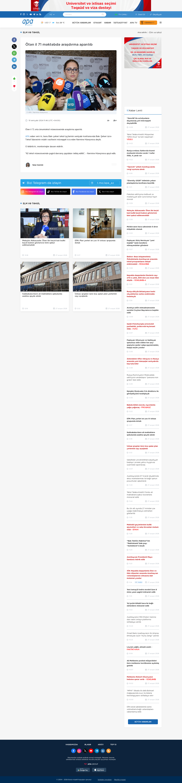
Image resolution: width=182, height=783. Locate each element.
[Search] (103, 15)
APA (27, 136)
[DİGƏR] (159, 22)
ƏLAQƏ (87, 744)
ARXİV (101, 744)
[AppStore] (99, 770)
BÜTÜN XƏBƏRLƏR (81, 23)
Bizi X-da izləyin (108, 192)
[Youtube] (31, 14)
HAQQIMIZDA (72, 744)
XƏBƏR (107, 23)
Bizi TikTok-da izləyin (59, 192)
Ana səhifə (142, 32)
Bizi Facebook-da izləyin (85, 192)
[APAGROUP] (91, 764)
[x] (85, 751)
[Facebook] (20, 14)
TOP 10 (113, 744)
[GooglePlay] (83, 770)
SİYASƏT (97, 23)
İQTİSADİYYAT (120, 23)
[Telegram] (34, 14)
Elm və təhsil (155, 32)
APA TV (133, 23)
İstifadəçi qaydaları (105, 780)
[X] (27, 14)
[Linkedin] (37, 14)
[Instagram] (24, 14)
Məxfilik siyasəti (120, 780)
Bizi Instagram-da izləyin (34, 192)
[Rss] (40, 14)
